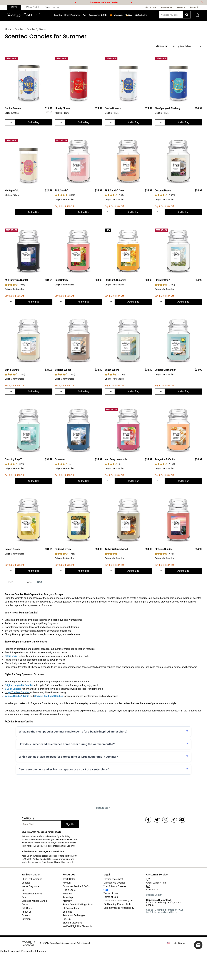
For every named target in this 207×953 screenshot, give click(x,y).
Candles (58, 15)
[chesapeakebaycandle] (52, 7)
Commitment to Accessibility (119, 907)
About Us (26, 911)
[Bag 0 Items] (197, 15)
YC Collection (141, 15)
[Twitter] (157, 820)
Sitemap (26, 919)
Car (23, 890)
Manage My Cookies (114, 882)
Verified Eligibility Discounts (77, 926)
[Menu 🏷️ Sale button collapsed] (132, 15)
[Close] (202, 2)
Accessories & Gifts (98, 15)
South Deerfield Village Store (78, 904)
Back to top (102, 807)
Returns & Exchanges (74, 915)
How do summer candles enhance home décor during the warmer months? (67, 744)
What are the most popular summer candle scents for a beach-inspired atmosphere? (73, 731)
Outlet (25, 904)
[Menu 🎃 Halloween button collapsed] (122, 15)
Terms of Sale (111, 896)
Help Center (155, 895)
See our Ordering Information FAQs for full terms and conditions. (164, 911)
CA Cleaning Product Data (117, 904)
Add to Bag (33, 122)
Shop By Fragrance (32, 879)
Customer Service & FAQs (76, 886)
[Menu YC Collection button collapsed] (147, 15)
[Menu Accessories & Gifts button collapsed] (107, 15)
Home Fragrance (72, 15)
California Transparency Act (118, 900)
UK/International (71, 908)
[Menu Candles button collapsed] (61, 15)
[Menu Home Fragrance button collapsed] (80, 15)
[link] (65, 195)
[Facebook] (148, 820)
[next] (131, 2)
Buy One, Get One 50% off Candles (104, 2)
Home (8, 29)
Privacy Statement (64, 839)
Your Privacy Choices (115, 886)
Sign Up (70, 824)
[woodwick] (33, 7)
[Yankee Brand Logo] (23, 15)
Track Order (69, 879)
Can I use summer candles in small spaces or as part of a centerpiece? (64, 769)
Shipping (67, 911)
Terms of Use (111, 893)
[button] (198, 945)
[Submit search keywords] (186, 14)
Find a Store (69, 890)
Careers (26, 915)
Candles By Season (37, 29)
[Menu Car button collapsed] (86, 15)
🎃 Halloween (116, 15)
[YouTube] (182, 820)
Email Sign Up (28, 818)
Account (67, 882)
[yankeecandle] (15, 7)
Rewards (67, 893)
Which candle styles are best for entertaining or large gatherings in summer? (68, 756)
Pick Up (67, 919)
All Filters (159, 46)
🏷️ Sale (128, 15)
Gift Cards (27, 908)
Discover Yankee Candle (34, 900)
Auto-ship (68, 897)
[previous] (75, 2)
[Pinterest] (174, 820)
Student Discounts (72, 922)
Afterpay (67, 900)
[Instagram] (165, 820)
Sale (24, 897)
